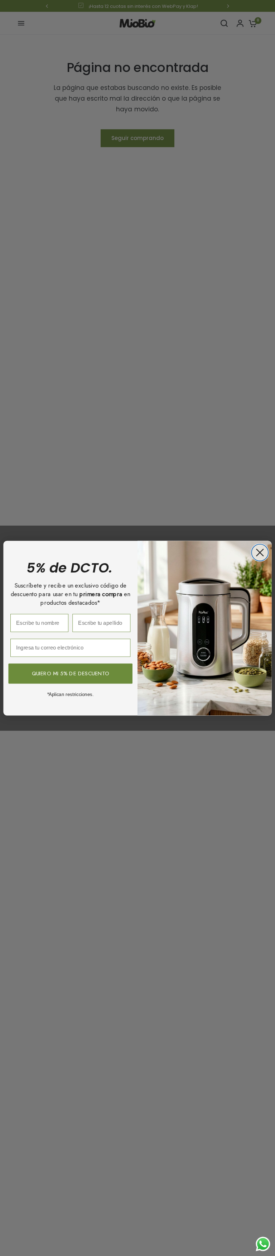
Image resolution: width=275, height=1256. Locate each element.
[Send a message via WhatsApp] (263, 1244)
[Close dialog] (259, 552)
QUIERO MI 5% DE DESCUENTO (70, 673)
